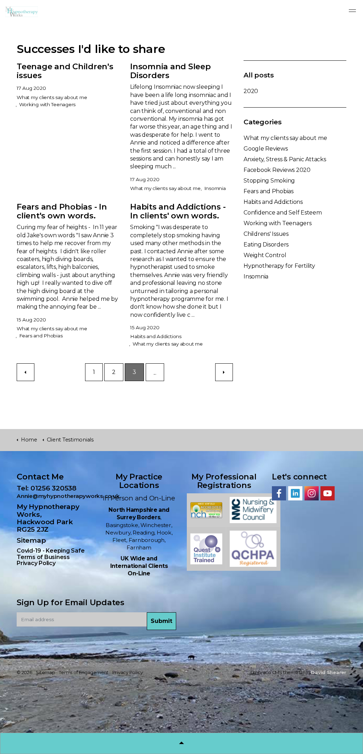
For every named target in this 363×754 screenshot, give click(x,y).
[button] (161, 621)
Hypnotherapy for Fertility (279, 265)
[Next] (224, 372)
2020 (251, 91)
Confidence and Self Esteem (283, 212)
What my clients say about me (52, 97)
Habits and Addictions (156, 336)
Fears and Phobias (41, 335)
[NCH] (206, 509)
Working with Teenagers (47, 104)
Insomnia (215, 188)
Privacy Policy (36, 563)
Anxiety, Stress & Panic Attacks (285, 159)
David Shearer (328, 672)
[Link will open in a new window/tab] (279, 493)
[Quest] (206, 548)
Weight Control (265, 255)
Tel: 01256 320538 (50, 488)
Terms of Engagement (83, 672)
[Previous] (25, 372)
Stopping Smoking (269, 180)
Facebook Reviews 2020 (277, 170)
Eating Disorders (266, 244)
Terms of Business (43, 557)
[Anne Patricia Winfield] (253, 509)
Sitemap (31, 540)
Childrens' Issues (266, 233)
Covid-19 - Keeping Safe (50, 550)
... (154, 372)
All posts (259, 75)
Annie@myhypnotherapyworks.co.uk (68, 496)
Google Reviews (266, 148)
